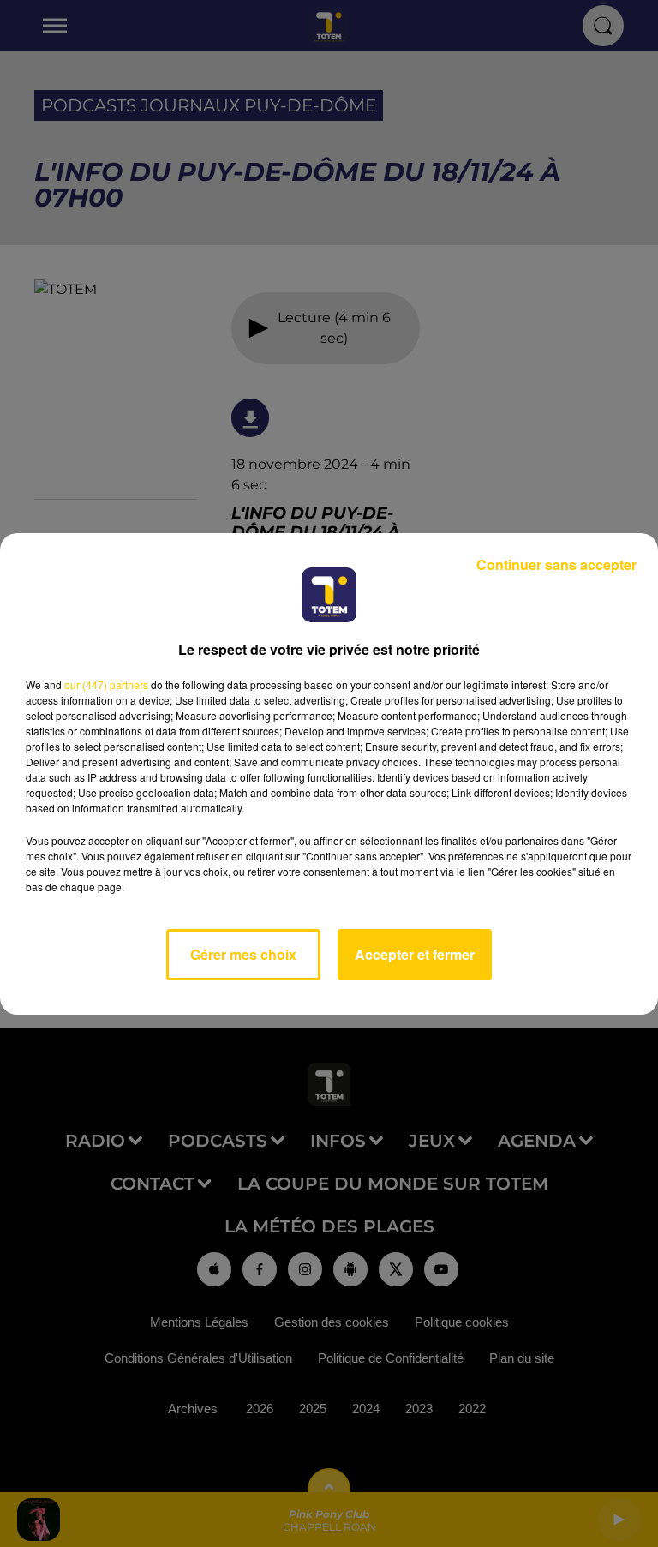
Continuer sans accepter (556, 564)
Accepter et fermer (415, 954)
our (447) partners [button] (106, 684)
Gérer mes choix (243, 954)
